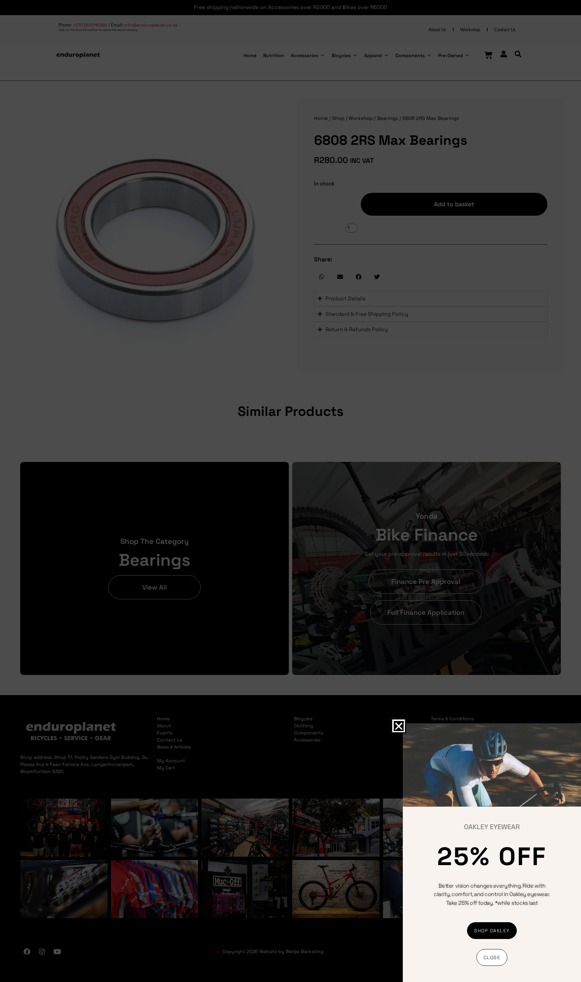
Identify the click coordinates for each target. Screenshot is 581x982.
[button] (398, 726)
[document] (290, 491)
